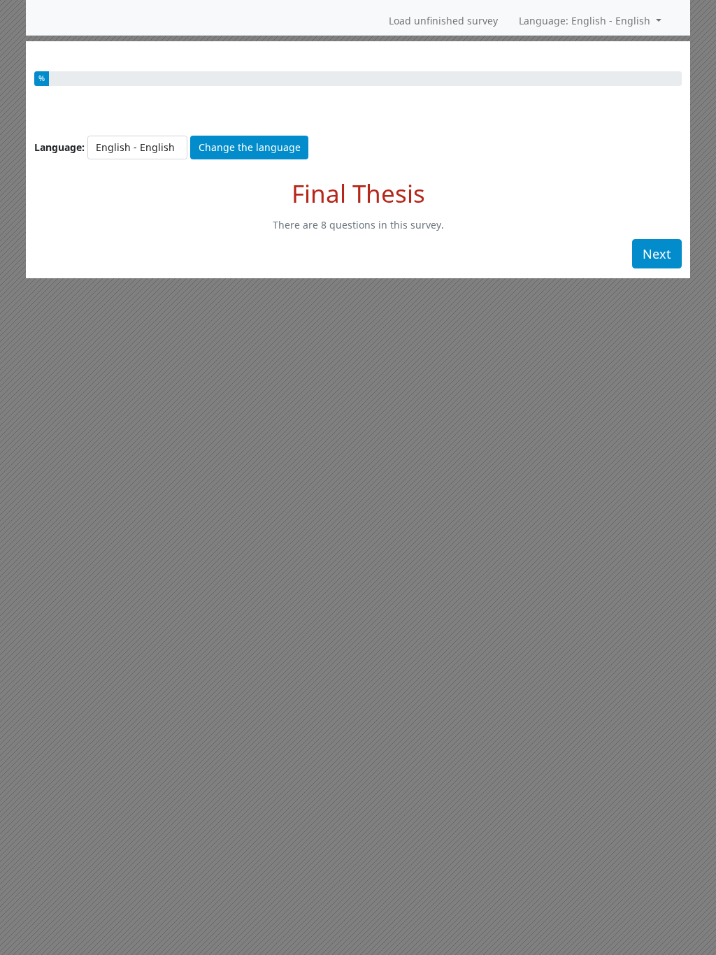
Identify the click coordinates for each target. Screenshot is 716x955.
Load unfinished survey (443, 20)
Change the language (250, 147)
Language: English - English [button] (586, 20)
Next (657, 253)
